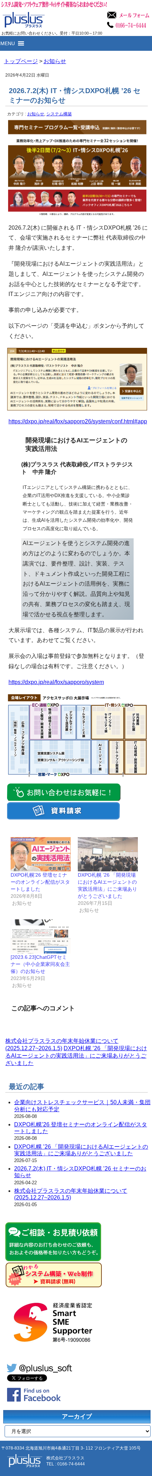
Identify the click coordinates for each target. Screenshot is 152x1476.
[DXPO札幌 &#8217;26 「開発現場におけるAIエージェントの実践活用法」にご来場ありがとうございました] (108, 854)
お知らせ (35, 113)
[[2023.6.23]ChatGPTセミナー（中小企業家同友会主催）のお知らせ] (41, 936)
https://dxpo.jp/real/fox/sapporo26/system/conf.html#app (77, 421)
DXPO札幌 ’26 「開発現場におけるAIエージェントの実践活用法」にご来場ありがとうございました (76, 1055)
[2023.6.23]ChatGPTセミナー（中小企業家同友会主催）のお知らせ (40, 964)
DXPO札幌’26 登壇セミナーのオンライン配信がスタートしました (40, 882)
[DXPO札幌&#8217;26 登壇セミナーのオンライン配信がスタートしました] (41, 854)
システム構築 (59, 113)
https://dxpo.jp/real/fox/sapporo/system (56, 682)
